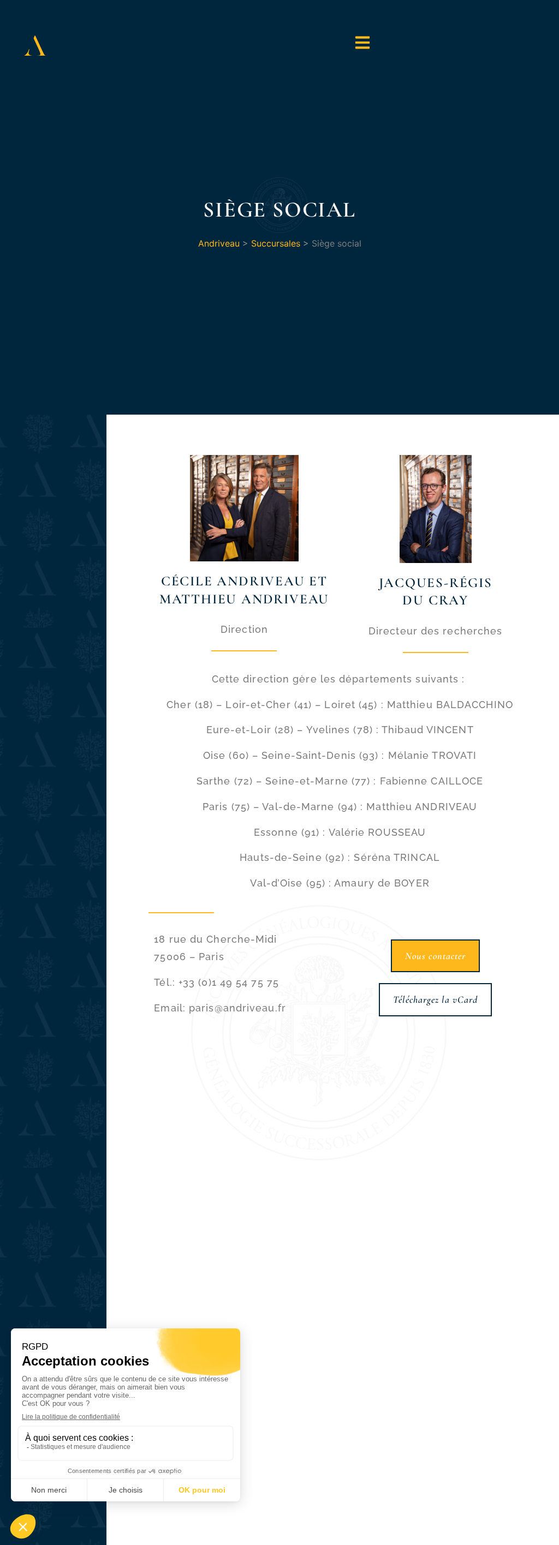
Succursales (275, 243)
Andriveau (219, 243)
